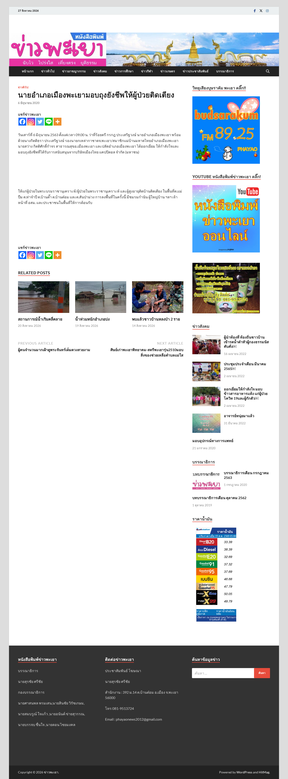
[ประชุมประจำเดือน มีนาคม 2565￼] (206, 364)
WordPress (244, 772)
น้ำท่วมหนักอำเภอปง (92, 319)
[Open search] (267, 71)
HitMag (264, 772)
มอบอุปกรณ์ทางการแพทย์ (212, 440)
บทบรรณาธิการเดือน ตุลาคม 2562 (219, 498)
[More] (57, 122)
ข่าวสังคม (100, 71)
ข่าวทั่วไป (47, 71)
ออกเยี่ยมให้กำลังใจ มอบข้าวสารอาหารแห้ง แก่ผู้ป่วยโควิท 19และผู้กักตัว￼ (246, 394)
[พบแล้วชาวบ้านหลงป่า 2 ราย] (157, 298)
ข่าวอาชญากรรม (74, 71)
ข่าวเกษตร (167, 71)
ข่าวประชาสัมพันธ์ (196, 71)
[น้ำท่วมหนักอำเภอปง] (100, 298)
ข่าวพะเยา (51, 772)
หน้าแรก (28, 71)
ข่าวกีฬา (147, 71)
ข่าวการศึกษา (124, 71)
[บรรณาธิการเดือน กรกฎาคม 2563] (206, 473)
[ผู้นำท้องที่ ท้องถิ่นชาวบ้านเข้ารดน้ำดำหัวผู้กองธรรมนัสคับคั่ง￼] (206, 337)
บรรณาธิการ (225, 71)
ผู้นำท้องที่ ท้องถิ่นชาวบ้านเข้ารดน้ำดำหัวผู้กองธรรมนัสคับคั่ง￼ (246, 342)
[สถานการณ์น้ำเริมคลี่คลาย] (43, 298)
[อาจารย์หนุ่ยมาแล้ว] (206, 416)
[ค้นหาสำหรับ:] (231, 673)
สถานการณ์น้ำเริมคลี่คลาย (40, 319)
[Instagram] (267, 11)
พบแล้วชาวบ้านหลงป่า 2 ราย (156, 319)
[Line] (49, 122)
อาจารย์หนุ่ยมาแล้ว (239, 416)
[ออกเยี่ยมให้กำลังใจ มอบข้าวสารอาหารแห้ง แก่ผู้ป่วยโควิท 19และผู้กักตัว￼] (206, 389)
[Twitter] (261, 11)
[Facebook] (254, 11)
